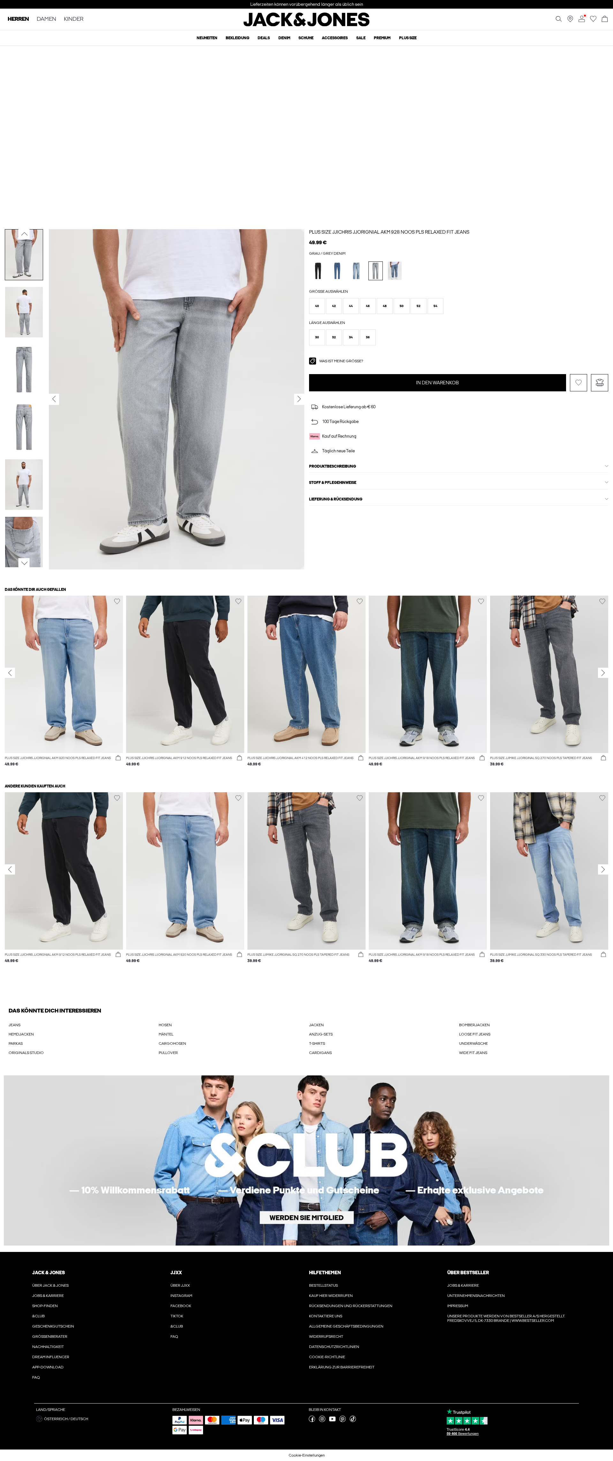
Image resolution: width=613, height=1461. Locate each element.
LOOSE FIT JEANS (474, 1034)
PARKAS (16, 1043)
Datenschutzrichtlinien (334, 1346)
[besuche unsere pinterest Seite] (342, 1421)
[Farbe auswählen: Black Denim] (318, 270)
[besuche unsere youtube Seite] (332, 1421)
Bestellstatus (323, 1285)
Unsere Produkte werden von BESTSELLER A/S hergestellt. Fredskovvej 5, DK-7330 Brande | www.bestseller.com (506, 1318)
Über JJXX (180, 1285)
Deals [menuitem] (264, 38)
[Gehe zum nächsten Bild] (24, 563)
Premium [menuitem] (382, 38)
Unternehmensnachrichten (476, 1295)
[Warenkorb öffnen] (605, 19)
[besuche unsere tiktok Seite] (353, 1421)
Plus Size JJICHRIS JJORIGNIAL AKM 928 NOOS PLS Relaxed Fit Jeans (389, 232)
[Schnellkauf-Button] (118, 758)
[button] (317, 306)
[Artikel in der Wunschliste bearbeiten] (578, 382)
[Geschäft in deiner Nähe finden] (570, 21)
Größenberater (49, 1336)
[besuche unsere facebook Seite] (312, 1421)
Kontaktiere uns (325, 1316)
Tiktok (176, 1316)
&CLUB (38, 1316)
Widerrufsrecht (326, 1336)
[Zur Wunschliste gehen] (593, 21)
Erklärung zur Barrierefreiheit (342, 1367)
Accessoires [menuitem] (335, 38)
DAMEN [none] (46, 19)
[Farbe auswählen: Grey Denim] (375, 270)
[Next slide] (603, 673)
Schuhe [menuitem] (306, 38)
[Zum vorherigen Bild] (24, 234)
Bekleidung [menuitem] (237, 38)
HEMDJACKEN (21, 1034)
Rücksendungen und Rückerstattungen (350, 1306)
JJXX (176, 1273)
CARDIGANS (320, 1053)
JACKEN (316, 1025)
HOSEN (165, 1025)
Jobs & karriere (48, 1295)
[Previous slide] (10, 673)
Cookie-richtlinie (327, 1357)
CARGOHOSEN (172, 1043)
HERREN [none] (18, 19)
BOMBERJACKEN (474, 1025)
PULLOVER (168, 1053)
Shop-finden (45, 1306)
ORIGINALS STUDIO (26, 1053)
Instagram (181, 1295)
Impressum (457, 1306)
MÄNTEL (166, 1034)
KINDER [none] (73, 19)
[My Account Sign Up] (306, 1160)
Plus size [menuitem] (408, 38)
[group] (64, 684)
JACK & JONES (48, 1273)
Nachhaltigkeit (48, 1346)
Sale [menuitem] (361, 38)
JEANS (14, 1025)
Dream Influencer (50, 1357)
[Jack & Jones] (307, 25)
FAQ (36, 1377)
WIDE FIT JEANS (473, 1053)
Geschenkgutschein (53, 1326)
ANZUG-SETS (321, 1034)
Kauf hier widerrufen (331, 1295)
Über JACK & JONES (50, 1285)
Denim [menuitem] (284, 38)
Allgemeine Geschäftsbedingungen (346, 1326)
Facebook (180, 1306)
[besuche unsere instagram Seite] (322, 1421)
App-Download (48, 1367)
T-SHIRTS (317, 1043)
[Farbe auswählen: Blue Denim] (337, 270)
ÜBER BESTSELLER (468, 1273)
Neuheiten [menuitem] (207, 38)
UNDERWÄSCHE (473, 1043)
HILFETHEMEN (325, 1273)
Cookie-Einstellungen (307, 1455)
